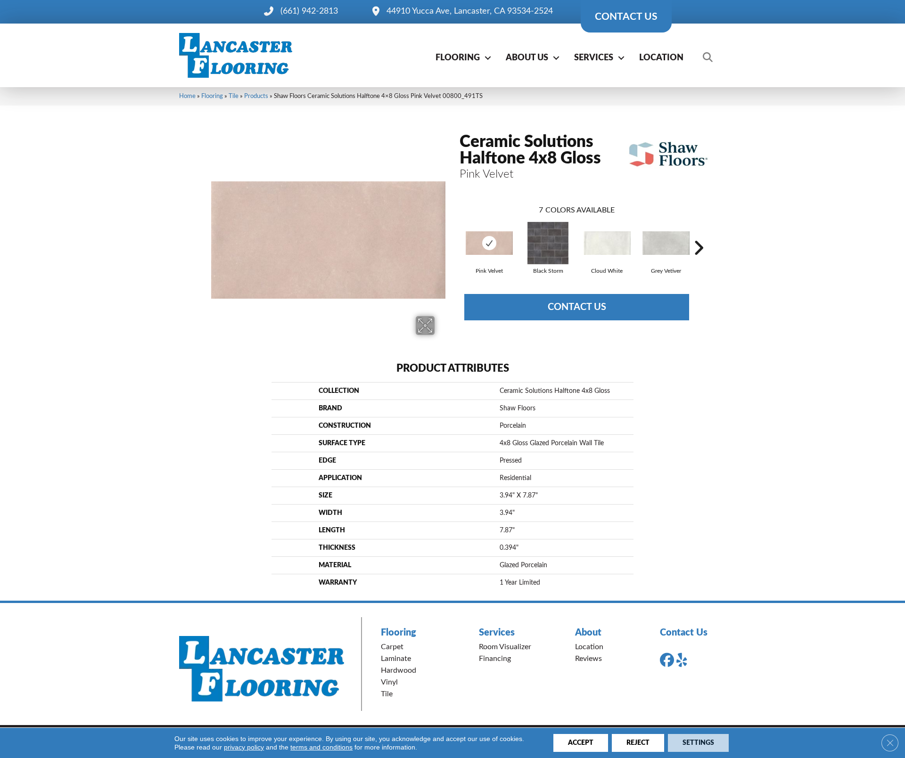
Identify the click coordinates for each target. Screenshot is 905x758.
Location (661, 58)
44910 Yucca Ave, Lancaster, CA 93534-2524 (470, 11)
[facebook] (669, 660)
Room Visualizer (505, 647)
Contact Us (577, 307)
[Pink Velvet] (489, 243)
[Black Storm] (548, 243)
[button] (488, 58)
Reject (638, 743)
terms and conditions (321, 747)
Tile (234, 96)
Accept (580, 743)
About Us (527, 58)
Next (698, 233)
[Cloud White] (607, 243)
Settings (698, 743)
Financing (495, 658)
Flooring (458, 58)
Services (593, 58)
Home (187, 96)
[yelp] (685, 660)
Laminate (396, 658)
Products (256, 96)
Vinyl (389, 682)
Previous (455, 233)
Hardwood (398, 670)
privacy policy (244, 747)
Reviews (588, 658)
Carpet (392, 647)
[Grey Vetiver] (666, 243)
